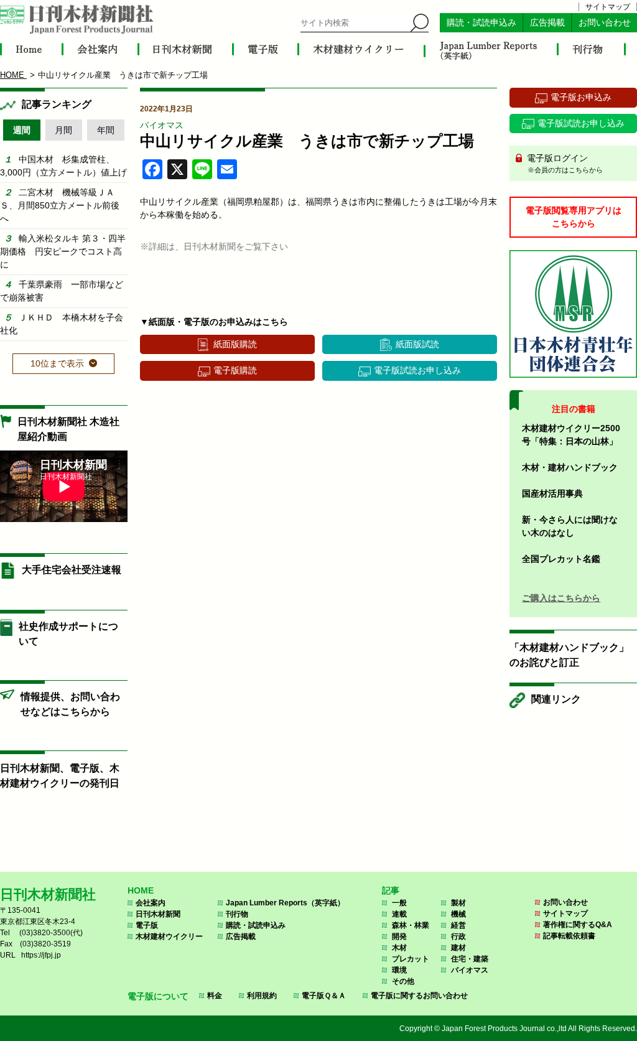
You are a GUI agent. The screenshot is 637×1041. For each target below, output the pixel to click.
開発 (399, 936)
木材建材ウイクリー (169, 936)
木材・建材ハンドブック (570, 467)
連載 (399, 914)
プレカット (410, 959)
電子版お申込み (581, 97)
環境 (399, 970)
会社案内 (150, 903)
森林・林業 (410, 925)
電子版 (147, 925)
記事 (390, 890)
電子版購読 (235, 370)
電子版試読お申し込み (417, 370)
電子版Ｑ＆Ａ (324, 995)
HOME (141, 890)
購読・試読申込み (481, 22)
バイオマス (162, 125)
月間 (63, 130)
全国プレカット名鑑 (561, 559)
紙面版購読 (235, 344)
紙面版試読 (417, 344)
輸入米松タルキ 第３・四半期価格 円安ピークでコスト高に (63, 251)
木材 (399, 947)
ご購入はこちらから (561, 598)
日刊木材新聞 (158, 914)
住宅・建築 (469, 959)
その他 (403, 981)
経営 (458, 925)
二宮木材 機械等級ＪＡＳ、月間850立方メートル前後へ (59, 205)
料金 (214, 995)
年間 (105, 130)
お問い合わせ (605, 22)
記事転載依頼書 (569, 935)
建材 (458, 947)
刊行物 (237, 914)
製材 (458, 903)
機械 (458, 914)
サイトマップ (607, 6)
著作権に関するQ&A (577, 924)
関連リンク (556, 699)
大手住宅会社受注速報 (71, 569)
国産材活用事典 (552, 493)
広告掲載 (547, 22)
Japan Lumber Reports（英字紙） (285, 903)
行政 (458, 936)
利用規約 (262, 995)
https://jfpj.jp (41, 955)
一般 (399, 903)
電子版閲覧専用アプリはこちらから (573, 216)
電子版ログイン (563, 163)
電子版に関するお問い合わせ (419, 995)
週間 (21, 130)
